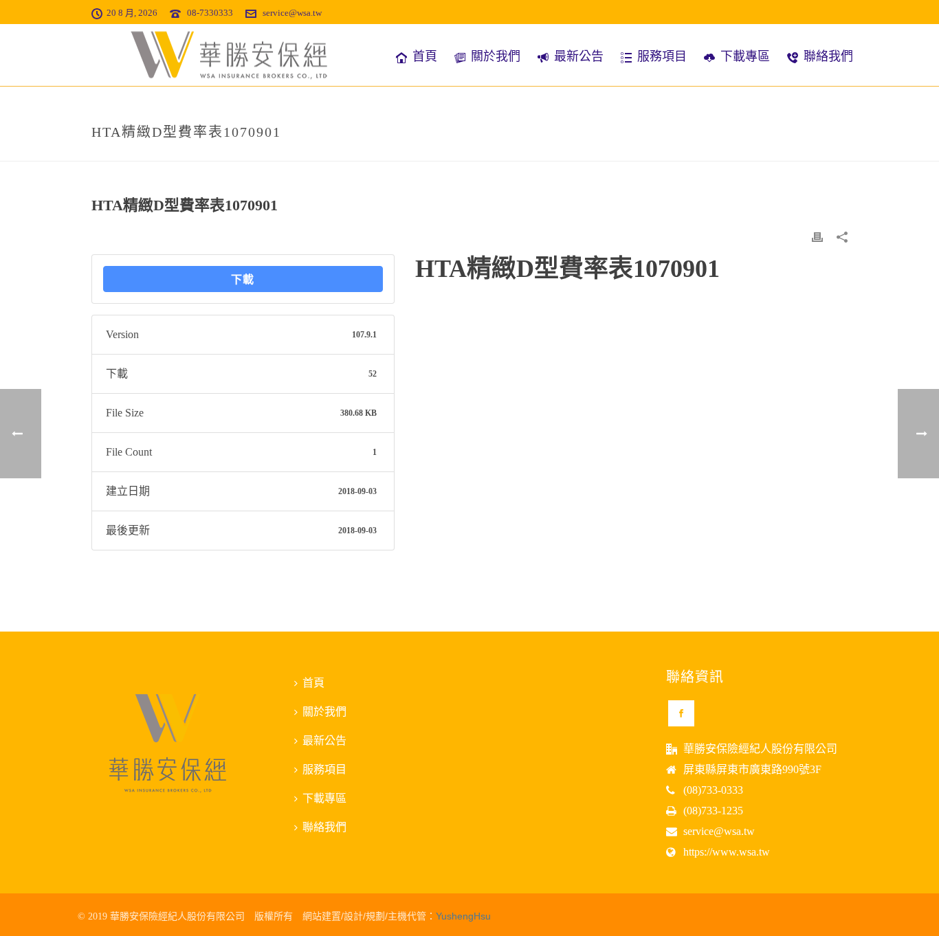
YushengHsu (463, 916)
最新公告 (579, 56)
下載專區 (745, 56)
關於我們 (495, 56)
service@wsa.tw (292, 13)
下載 (242, 279)
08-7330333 (210, 13)
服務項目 (662, 56)
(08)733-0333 (713, 790)
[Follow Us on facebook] (681, 713)
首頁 (424, 56)
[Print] (817, 236)
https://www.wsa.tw (726, 852)
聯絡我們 (828, 56)
